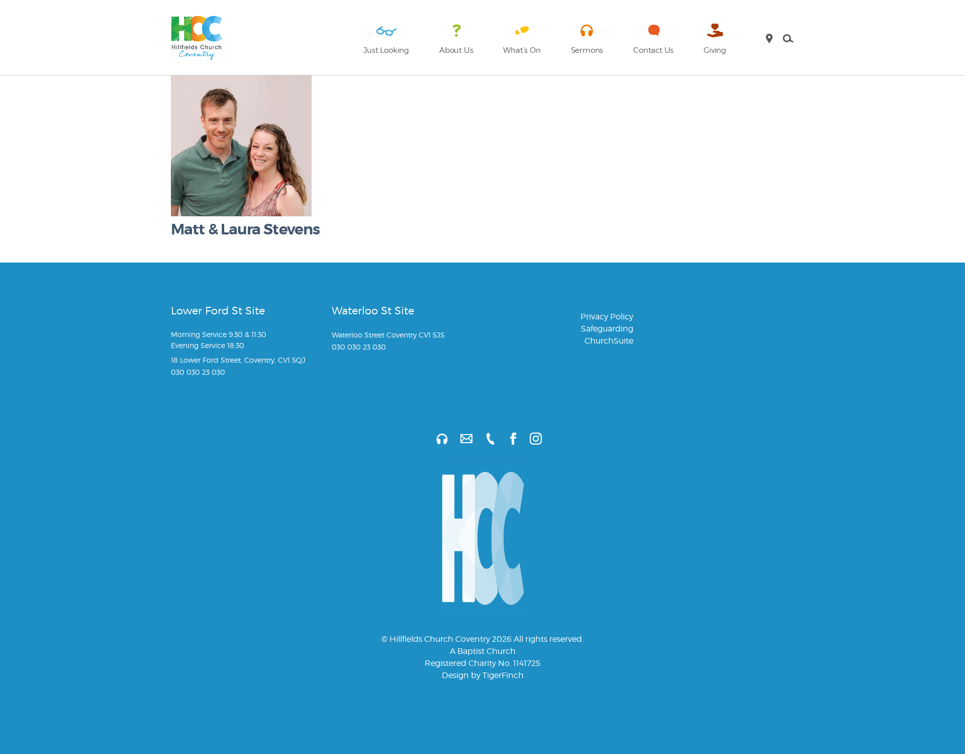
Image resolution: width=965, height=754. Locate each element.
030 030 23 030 (198, 372)
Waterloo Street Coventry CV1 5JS (388, 334)
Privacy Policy (607, 316)
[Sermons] (436, 438)
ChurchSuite (609, 341)
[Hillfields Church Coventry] (197, 38)
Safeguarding (607, 328)
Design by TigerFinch (483, 675)
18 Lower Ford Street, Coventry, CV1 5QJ (238, 360)
